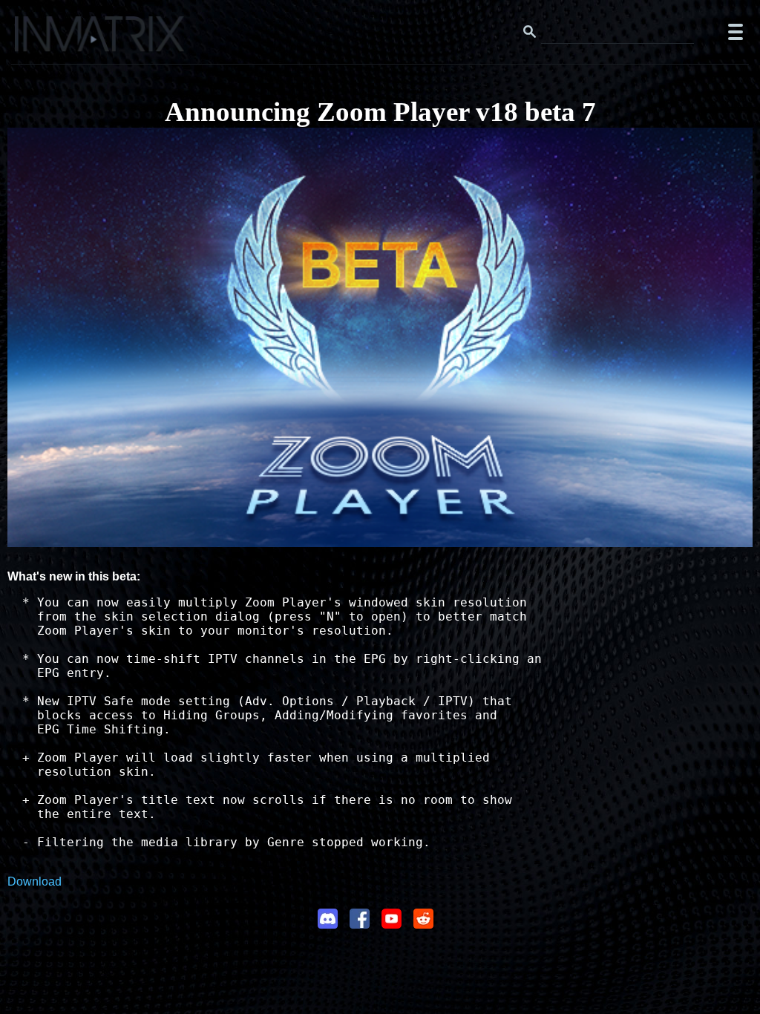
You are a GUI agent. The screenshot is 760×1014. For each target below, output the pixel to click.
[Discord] (328, 924)
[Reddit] (423, 924)
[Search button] (530, 32)
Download (34, 881)
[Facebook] (360, 924)
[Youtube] (391, 924)
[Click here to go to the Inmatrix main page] (41, 39)
